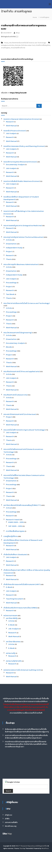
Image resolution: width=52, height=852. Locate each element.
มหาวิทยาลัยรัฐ (12, 618)
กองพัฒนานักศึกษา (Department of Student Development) (21, 198)
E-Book (9, 587)
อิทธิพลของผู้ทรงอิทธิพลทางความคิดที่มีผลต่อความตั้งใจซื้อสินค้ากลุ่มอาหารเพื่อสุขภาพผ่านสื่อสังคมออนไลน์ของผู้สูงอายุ (27, 730)
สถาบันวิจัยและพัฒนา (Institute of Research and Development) (23, 541)
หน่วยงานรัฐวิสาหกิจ (14, 661)
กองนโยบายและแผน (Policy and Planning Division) (24, 146)
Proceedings (11, 282)
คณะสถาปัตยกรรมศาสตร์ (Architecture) (20, 414)
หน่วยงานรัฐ (10, 653)
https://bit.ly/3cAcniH (18, 93)
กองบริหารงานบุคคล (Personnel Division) (20, 161)
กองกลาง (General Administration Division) (21, 119)
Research (10, 121)
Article (9, 239)
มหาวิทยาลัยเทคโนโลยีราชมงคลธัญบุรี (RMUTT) (22, 505)
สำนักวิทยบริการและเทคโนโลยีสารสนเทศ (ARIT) (22, 584)
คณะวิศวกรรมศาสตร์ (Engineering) (18, 332)
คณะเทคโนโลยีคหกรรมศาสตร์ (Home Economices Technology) (23, 450)
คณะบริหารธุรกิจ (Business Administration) (21, 264)
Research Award (12, 519)
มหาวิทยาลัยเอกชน (13, 641)
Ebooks (9, 346)
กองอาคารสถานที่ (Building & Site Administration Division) (24, 212)
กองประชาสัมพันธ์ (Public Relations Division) (22, 181)
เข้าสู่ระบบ (8, 815)
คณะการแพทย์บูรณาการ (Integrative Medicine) (23, 225)
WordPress (45, 848)
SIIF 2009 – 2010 (15, 526)
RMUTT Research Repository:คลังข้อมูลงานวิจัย (31, 846)
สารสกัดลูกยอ (5, 48)
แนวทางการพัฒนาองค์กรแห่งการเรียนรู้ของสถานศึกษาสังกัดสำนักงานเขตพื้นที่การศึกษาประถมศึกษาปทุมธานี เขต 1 (26, 736)
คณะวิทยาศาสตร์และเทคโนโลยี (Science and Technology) (27, 43)
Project (9, 251)
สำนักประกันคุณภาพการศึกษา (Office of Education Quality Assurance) (27, 571)
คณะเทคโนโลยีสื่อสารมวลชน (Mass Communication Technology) (24, 476)
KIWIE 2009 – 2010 (16, 522)
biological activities (7, 45)
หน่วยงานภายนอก (10, 615)
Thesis (6, 43)
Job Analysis (11, 133)
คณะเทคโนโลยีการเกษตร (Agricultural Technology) (24, 429)
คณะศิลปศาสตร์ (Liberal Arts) (15, 394)
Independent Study (14, 247)
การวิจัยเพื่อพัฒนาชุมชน (15, 531)
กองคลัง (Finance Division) (15, 130)
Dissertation (11, 243)
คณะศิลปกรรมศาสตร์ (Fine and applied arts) (22, 371)
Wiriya (18, 33)
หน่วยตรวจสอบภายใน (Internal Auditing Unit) (22, 669)
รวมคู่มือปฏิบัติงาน (11, 536)
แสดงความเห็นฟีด (11, 822)
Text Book (10, 294)
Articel (9, 507)
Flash (21, 848)
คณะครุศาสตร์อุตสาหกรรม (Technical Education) (23, 237)
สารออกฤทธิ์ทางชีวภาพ (18, 48)
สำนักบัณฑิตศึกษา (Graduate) (15, 554)
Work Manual (11, 125)
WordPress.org (10, 826)
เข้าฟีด (7, 818)
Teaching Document (14, 598)
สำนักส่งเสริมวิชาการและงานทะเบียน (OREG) (20, 607)
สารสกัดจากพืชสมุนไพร (43, 45)
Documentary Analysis (15, 164)
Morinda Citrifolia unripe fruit (25, 45)
